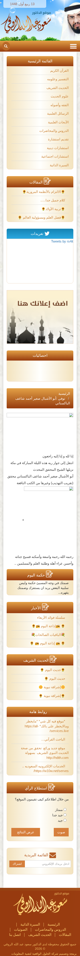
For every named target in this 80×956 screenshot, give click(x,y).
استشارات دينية (58, 148)
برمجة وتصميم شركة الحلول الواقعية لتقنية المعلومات (44, 953)
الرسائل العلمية (58, 113)
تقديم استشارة (58, 139)
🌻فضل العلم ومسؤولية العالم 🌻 (42, 217)
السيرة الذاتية (59, 165)
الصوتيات (20, 929)
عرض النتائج (25, 832)
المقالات (65, 935)
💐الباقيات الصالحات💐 (48, 635)
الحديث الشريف (57, 88)
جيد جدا (57, 815)
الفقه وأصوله (59, 105)
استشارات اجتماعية (55, 156)
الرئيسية (64, 393)
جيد (60, 820)
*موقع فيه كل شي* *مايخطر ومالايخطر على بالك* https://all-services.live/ (47, 726)
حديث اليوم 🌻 (55, 678)
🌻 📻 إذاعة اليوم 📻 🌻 (48, 643)
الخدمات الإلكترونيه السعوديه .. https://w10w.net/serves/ (45, 768)
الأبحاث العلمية (58, 122)
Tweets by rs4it (62, 241)
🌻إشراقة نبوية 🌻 (52, 696)
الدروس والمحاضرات (54, 131)
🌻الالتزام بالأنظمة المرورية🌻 (44, 192)
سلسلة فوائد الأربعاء (51, 617)
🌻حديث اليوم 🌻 (53, 670)
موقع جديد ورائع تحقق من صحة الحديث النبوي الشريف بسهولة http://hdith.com (45, 753)
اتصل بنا (15, 935)
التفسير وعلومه (58, 79)
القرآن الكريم (59, 70)
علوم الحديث (60, 96)
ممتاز (59, 810)
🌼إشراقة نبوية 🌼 (52, 687)
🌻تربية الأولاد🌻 (53, 209)
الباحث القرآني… (53, 739)
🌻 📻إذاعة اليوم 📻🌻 (49, 626)
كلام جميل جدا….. (53, 200)
